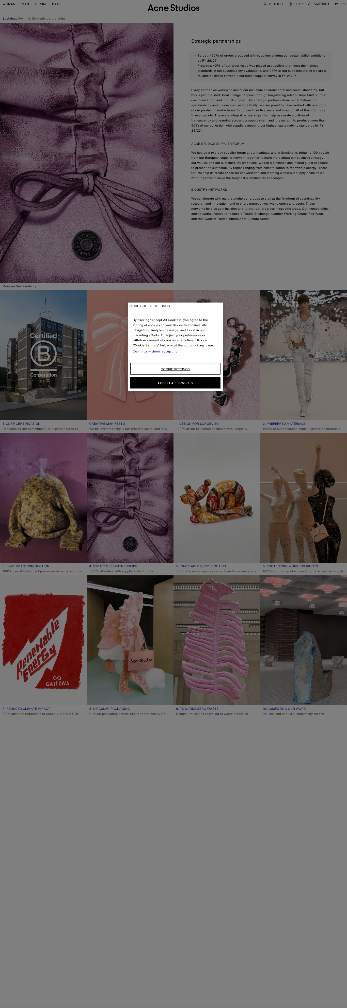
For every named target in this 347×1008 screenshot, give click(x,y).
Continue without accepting (155, 351)
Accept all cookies (175, 383)
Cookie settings (175, 369)
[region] (175, 347)
